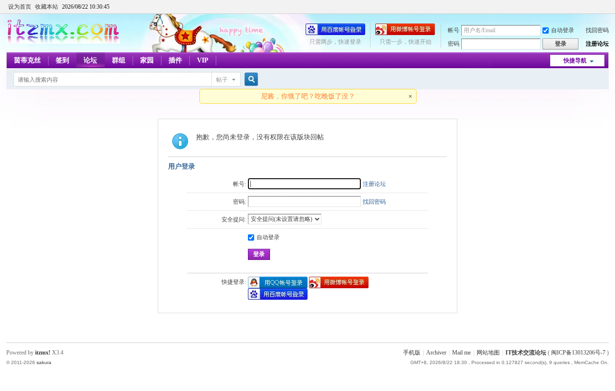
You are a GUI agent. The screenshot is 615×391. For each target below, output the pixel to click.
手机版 (411, 352)
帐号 (453, 30)
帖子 (222, 79)
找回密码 (597, 30)
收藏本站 (46, 6)
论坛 (90, 60)
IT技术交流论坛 (525, 352)
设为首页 (19, 6)
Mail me (461, 352)
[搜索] (250, 79)
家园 (147, 60)
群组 (118, 60)
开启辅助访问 (606, 6)
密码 (453, 43)
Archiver (436, 352)
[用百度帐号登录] (335, 33)
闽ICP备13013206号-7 (578, 352)
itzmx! (42, 352)
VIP (203, 60)
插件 (175, 60)
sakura (44, 362)
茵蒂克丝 (27, 60)
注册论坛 (597, 43)
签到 (62, 60)
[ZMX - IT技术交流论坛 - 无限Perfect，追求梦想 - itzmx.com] (63, 41)
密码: (239, 201)
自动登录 (562, 30)
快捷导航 (575, 60)
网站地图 (488, 352)
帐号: (239, 184)
